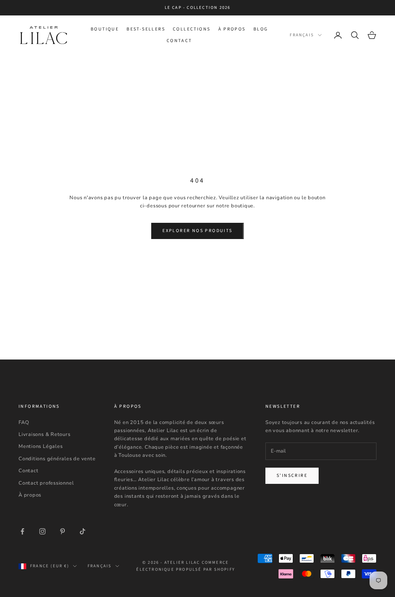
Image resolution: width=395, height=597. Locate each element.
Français (302, 35)
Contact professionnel (46, 483)
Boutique (105, 29)
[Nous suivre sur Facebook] (22, 531)
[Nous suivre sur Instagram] (42, 531)
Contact (179, 40)
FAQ (24, 422)
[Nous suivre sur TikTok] (82, 531)
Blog (260, 29)
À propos (232, 29)
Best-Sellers (146, 29)
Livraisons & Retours (45, 434)
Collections (191, 29)
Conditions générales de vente (57, 458)
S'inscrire (292, 475)
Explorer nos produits (197, 230)
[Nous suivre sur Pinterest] (62, 531)
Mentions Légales (40, 446)
